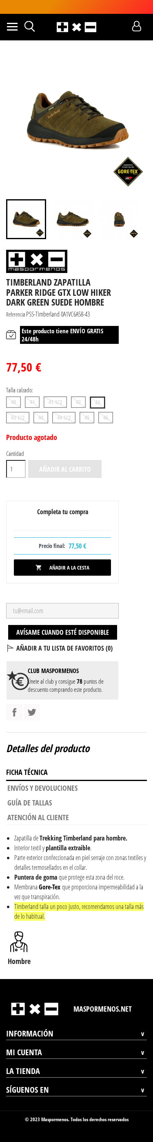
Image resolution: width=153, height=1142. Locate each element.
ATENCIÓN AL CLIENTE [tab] (38, 817)
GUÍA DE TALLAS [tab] (29, 803)
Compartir (14, 712)
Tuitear (32, 712)
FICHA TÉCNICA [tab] (27, 772)
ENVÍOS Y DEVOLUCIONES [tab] (42, 788)
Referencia (15, 314)
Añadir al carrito (65, 469)
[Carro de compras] (122, 26)
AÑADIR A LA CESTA (62, 567)
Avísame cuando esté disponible (62, 632)
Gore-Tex (49, 886)
